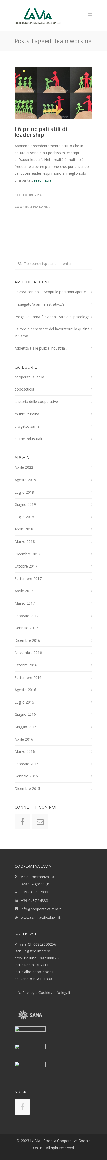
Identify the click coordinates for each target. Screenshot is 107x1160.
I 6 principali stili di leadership (41, 131)
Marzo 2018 (25, 541)
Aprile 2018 (24, 529)
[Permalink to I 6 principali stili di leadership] (53, 93)
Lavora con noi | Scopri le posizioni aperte (50, 291)
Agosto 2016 (25, 689)
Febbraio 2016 (27, 763)
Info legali (62, 992)
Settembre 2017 (28, 578)
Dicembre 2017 (27, 553)
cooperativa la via (32, 206)
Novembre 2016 (28, 652)
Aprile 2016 (24, 739)
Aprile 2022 (24, 467)
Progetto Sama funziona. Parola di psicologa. (52, 316)
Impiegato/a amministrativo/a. (40, 304)
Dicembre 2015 (27, 788)
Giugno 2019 (25, 504)
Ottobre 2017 (26, 566)
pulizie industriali (28, 438)
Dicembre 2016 (27, 640)
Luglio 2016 (24, 702)
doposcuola (24, 389)
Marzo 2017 (25, 603)
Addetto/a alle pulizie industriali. (41, 348)
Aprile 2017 (24, 590)
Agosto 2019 (25, 479)
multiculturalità (27, 414)
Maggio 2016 (26, 726)
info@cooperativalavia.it (41, 908)
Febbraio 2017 (27, 615)
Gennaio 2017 (26, 627)
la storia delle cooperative (36, 401)
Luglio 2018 (24, 516)
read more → (45, 180)
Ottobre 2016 (26, 665)
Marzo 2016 (25, 751)
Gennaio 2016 (26, 776)
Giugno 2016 (25, 714)
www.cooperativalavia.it (41, 917)
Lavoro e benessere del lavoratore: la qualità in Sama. (52, 332)
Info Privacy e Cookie (32, 992)
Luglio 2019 (24, 492)
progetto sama (27, 426)
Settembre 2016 (28, 677)
